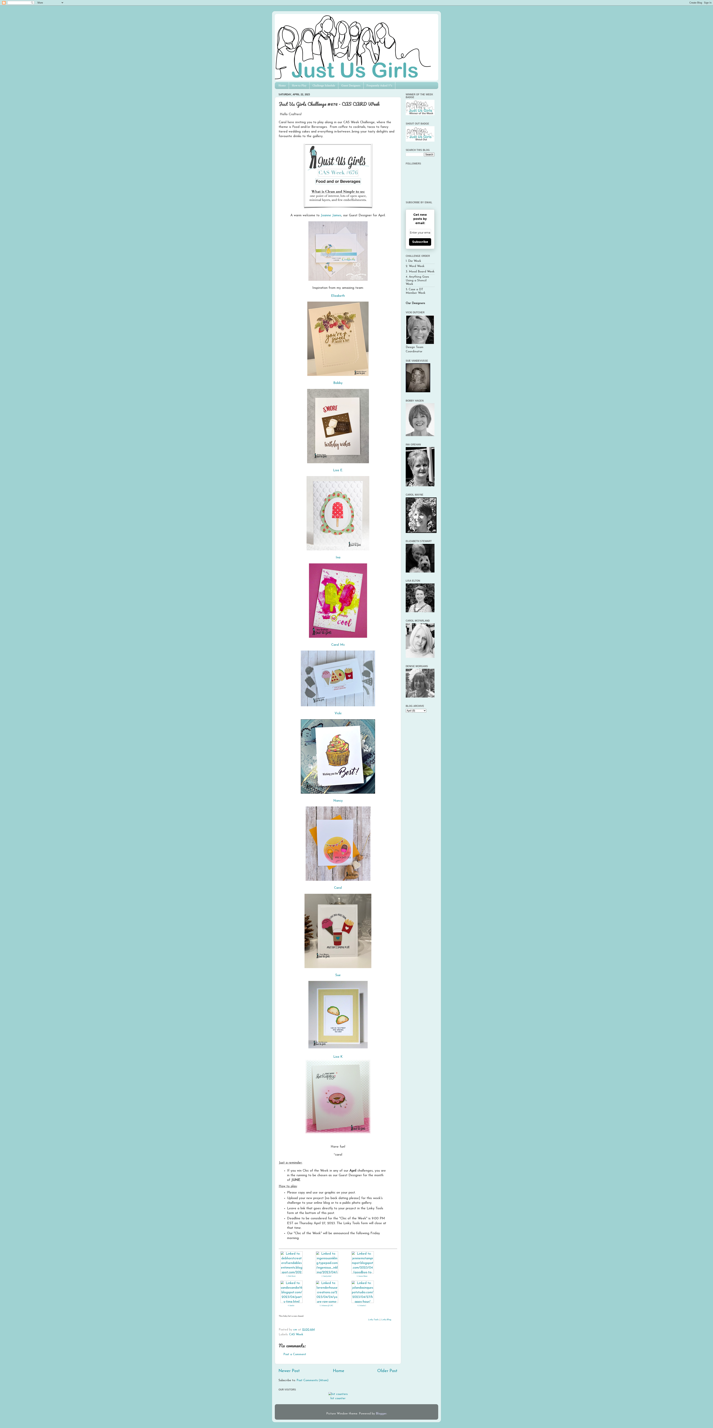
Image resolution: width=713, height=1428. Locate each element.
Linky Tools (373, 1320)
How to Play (299, 86)
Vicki (338, 713)
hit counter (338, 1398)
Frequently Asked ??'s (379, 86)
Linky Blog (386, 1320)
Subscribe (420, 242)
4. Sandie (291, 1305)
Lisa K (338, 1056)
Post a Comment (294, 1354)
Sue (338, 975)
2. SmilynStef (326, 1276)
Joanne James (331, 215)
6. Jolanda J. (362, 1305)
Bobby (338, 383)
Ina (338, 557)
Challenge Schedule (323, 86)
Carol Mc (338, 644)
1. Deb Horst (291, 1276)
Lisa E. (338, 470)
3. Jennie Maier (362, 1276)
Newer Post (289, 1371)
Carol (338, 888)
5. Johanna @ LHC (326, 1305)
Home (282, 86)
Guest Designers (350, 86)
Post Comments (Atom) (312, 1380)
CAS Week (296, 1334)
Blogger (381, 1413)
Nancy (338, 800)
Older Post (387, 1371)
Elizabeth (338, 295)
